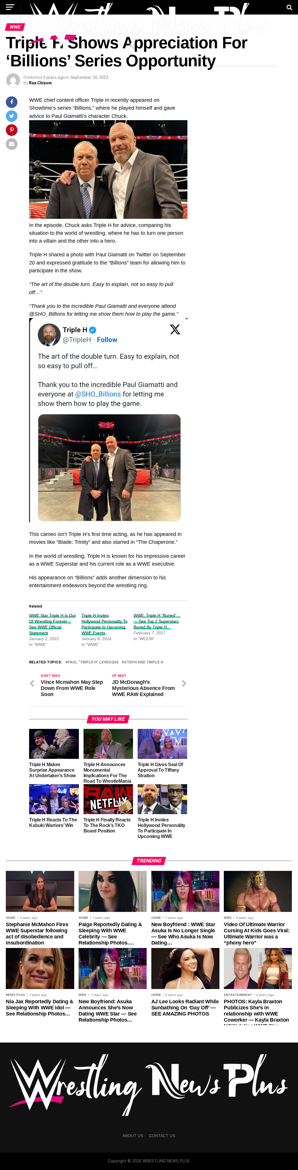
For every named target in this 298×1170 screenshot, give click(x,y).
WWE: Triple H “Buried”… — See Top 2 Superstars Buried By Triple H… (157, 621)
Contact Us (162, 1135)
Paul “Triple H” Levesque (93, 662)
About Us (133, 1135)
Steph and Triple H (143, 662)
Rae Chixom (40, 83)
